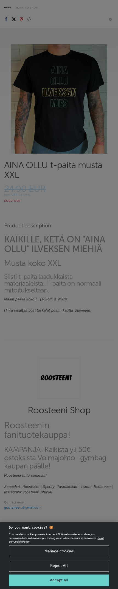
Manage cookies (59, 551)
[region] (59, 555)
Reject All (59, 566)
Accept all (59, 580)
